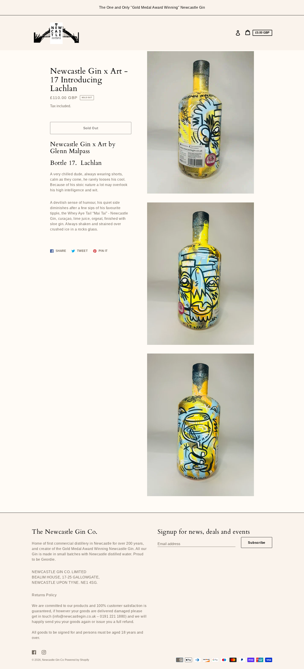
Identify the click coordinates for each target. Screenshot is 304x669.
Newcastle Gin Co (53, 659)
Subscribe (256, 542)
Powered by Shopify (77, 659)
